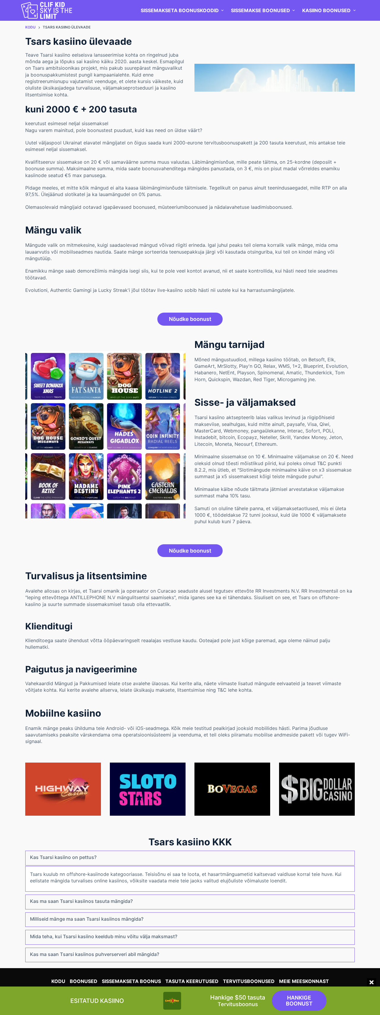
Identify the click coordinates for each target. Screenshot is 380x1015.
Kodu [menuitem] (58, 981)
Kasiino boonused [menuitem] (326, 10)
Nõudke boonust (190, 319)
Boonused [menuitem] (83, 981)
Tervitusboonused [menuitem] (249, 981)
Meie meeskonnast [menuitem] (304, 981)
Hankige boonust (299, 1001)
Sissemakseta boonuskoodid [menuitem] (180, 10)
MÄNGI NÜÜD (63, 789)
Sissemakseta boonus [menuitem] (131, 981)
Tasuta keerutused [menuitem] (191, 981)
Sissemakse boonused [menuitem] (260, 10)
